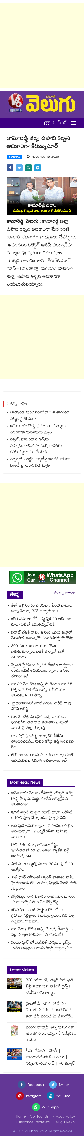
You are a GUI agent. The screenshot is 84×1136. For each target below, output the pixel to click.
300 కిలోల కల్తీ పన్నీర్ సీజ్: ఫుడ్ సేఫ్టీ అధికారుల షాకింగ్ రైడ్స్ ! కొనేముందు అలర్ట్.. (50, 986)
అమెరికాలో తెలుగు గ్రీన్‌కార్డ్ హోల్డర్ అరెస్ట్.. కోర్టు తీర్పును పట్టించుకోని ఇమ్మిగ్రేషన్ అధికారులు (43, 799)
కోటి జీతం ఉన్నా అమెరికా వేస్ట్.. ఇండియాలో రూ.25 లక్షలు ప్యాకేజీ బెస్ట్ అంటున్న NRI (40, 851)
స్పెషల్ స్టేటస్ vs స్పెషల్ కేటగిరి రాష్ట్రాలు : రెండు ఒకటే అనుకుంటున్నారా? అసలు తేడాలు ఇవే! (42, 671)
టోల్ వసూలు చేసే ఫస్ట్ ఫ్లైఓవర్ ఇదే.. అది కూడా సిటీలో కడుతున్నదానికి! (42, 622)
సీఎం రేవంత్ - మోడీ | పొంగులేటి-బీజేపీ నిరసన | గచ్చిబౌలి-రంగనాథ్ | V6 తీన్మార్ (50, 1057)
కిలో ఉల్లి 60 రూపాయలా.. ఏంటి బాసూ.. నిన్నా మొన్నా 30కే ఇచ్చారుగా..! (41, 609)
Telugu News (64, 1122)
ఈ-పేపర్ (59, 123)
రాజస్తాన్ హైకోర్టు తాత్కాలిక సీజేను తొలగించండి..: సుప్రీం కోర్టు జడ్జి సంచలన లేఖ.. (42, 742)
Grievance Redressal (33, 1122)
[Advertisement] (42, 45)
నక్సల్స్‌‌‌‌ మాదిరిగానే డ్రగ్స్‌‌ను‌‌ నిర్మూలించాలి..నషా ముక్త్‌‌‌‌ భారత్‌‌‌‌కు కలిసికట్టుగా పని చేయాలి (36, 446)
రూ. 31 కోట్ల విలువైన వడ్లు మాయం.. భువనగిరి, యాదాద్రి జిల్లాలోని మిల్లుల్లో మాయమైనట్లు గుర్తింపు (39, 723)
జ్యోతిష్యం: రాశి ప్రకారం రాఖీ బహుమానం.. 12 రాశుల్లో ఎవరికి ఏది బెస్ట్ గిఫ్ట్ (43, 900)
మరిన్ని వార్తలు (64, 593)
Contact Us (39, 1117)
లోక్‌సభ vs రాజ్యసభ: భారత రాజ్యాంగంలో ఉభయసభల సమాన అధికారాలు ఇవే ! (42, 758)
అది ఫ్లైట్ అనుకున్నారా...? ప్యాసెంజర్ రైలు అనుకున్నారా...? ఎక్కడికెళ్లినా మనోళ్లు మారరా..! (43, 832)
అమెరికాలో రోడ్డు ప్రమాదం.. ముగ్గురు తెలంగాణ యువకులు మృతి (38, 429)
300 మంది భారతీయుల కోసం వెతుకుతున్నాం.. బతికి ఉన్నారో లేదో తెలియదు (37, 652)
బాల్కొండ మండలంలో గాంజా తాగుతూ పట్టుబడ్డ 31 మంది (40, 416)
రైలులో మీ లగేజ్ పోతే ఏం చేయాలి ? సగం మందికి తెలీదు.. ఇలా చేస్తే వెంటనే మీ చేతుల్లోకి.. (50, 1010)
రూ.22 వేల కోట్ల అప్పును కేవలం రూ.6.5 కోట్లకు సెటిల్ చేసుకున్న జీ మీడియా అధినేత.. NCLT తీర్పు (41, 690)
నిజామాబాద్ (14, 157)
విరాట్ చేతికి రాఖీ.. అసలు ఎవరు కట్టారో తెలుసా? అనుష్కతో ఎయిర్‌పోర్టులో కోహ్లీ (42, 636)
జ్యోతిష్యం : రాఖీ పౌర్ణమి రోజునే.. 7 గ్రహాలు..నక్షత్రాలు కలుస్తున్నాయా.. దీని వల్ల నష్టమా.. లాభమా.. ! (42, 916)
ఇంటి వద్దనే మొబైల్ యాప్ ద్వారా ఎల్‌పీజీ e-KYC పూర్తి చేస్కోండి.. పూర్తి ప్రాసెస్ (42, 815)
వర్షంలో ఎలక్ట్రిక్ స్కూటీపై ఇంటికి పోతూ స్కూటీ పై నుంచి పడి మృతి (40, 462)
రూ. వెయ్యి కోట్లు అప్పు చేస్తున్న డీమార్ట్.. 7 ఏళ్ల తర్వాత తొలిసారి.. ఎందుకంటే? (42, 932)
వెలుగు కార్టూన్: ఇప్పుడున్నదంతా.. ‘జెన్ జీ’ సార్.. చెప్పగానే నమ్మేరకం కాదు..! (51, 1034)
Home (21, 1117)
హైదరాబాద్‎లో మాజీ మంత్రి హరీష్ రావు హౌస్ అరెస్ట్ (41, 706)
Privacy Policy (64, 1117)
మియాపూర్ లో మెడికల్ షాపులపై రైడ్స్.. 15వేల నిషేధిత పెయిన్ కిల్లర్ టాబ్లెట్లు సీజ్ (42, 946)
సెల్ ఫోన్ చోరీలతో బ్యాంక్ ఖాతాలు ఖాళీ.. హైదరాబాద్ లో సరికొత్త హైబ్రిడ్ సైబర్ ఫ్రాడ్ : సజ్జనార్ (44, 883)
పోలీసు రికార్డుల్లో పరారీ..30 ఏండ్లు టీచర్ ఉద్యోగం (42, 867)
